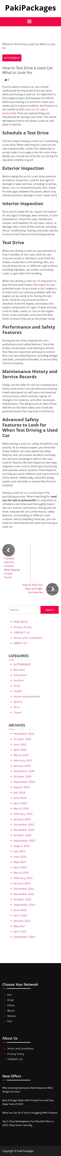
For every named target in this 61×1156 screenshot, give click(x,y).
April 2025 (20, 749)
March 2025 (21, 755)
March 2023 (21, 872)
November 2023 (24, 830)
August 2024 (22, 787)
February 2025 (23, 760)
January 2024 (22, 819)
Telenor (11, 1015)
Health (18, 691)
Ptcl (9, 1021)
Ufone (11, 1005)
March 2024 (21, 808)
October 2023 (22, 835)
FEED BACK (21, 622)
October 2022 (22, 899)
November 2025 (24, 733)
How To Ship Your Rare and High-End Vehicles (32, 588)
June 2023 (20, 856)
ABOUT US (20, 643)
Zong (10, 999)
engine (42, 284)
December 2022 (24, 888)
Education (20, 675)
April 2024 (20, 803)
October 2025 (22, 739)
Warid (11, 1010)
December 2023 (24, 824)
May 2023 (20, 862)
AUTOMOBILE (12, 58)
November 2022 (24, 894)
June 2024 (20, 798)
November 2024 (24, 771)
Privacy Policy (23, 627)
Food (17, 686)
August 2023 (22, 846)
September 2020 (24, 937)
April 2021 (20, 931)
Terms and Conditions (28, 638)
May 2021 (20, 926)
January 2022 (22, 921)
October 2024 (22, 776)
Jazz (9, 994)
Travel (18, 712)
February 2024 (23, 814)
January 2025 (22, 766)
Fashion (19, 680)
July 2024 (19, 792)
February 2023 (23, 878)
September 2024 (24, 782)
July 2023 (19, 851)
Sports (18, 702)
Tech (17, 707)
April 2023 (20, 867)
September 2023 (24, 840)
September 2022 (24, 905)
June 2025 (20, 744)
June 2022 (20, 910)
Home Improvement (27, 696)
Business (19, 669)
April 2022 (20, 915)
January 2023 (22, 883)
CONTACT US (22, 632)
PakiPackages (30, 8)
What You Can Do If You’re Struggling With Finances (30, 1112)
